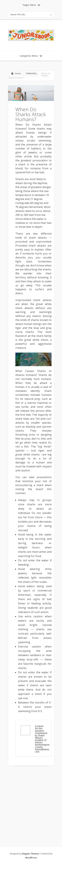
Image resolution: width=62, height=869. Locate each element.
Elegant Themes (30, 853)
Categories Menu (29, 55)
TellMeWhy (31, 73)
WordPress (31, 857)
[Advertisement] (31, 802)
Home (18, 73)
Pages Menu (29, 4)
